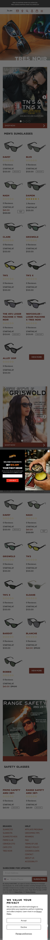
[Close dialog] (48, 451)
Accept (24, 920)
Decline (24, 927)
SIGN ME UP (12, 480)
